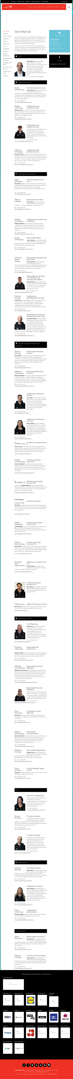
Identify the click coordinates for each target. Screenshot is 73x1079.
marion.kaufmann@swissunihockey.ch (24, 746)
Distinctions (6, 44)
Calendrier (6, 39)
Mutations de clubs (6, 72)
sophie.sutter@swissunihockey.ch (23, 968)
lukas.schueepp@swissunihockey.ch (24, 249)
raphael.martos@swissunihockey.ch (24, 292)
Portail (16, 3)
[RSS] (36, 1065)
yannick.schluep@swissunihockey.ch (24, 164)
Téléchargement (35, 1)
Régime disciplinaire (6, 55)
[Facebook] (28, 1065)
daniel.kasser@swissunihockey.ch (23, 949)
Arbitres (57, 7)
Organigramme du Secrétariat (58, 64)
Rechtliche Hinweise (52, 1074)
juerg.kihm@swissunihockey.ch (23, 778)
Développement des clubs (7, 59)
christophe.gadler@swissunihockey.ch (24, 335)
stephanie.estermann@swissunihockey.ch (25, 702)
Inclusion (5, 76)
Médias (28, 1)
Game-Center (37, 7)
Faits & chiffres (7, 36)
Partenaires (45, 1)
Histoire (5, 41)
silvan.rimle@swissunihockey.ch (23, 853)
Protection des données (40, 1074)
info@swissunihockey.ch (56, 48)
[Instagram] (32, 1065)
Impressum (30, 1074)
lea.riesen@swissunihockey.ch (22, 722)
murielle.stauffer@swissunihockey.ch (36, 810)
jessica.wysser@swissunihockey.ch (24, 904)
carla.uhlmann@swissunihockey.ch (23, 102)
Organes (5, 33)
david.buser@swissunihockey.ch (23, 829)
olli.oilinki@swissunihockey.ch (22, 514)
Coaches (62, 7)
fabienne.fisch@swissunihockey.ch (23, 761)
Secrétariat (6, 31)
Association (6, 1)
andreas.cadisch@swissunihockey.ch (24, 660)
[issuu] (49, 1065)
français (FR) (64, 1)
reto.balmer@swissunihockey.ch (23, 194)
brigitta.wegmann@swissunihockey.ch (24, 492)
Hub (21, 3)
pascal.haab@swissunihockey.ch (23, 209)
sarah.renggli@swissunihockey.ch (23, 533)
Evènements (20, 1)
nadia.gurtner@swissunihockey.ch (23, 119)
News (43, 7)
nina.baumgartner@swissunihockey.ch (24, 920)
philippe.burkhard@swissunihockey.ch (24, 234)
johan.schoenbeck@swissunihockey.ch (25, 473)
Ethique (13, 1)
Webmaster (6, 49)
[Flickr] (45, 1065)
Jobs (4, 46)
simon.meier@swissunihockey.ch (23, 553)
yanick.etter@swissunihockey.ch (23, 310)
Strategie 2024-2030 (7, 63)
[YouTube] (24, 1065)
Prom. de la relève (8, 3)
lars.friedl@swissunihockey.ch (22, 413)
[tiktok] (40, 1065)
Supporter (6, 51)
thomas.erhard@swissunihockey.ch (24, 272)
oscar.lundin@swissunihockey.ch (23, 453)
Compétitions (50, 7)
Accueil (30, 7)
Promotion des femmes (7, 68)
